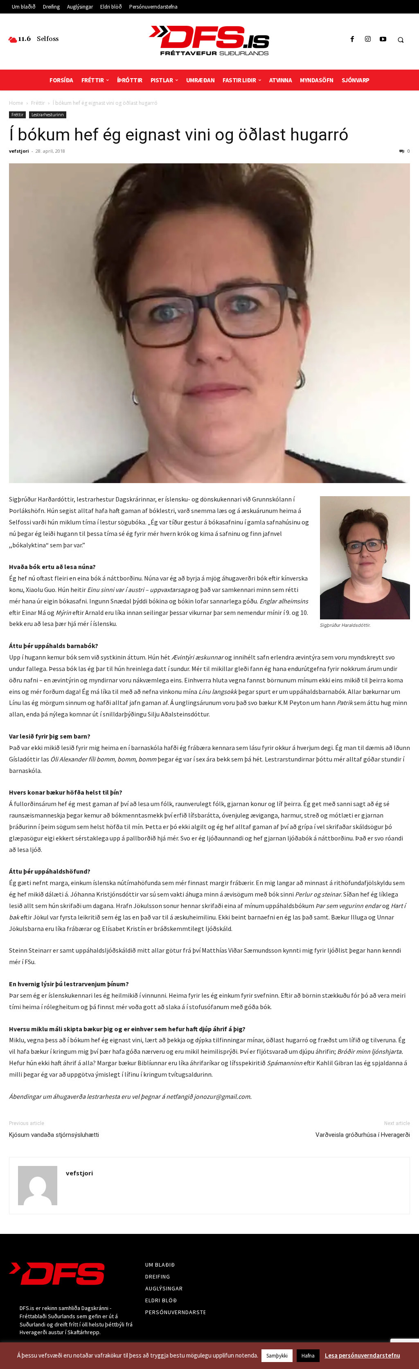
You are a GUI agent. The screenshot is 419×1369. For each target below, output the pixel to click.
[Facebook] (352, 39)
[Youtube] (382, 39)
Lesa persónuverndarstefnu (362, 1355)
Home (16, 102)
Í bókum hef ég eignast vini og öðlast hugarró (179, 135)
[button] (400, 39)
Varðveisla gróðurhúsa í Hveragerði (362, 1135)
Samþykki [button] (277, 1355)
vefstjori (19, 151)
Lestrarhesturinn (48, 114)
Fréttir (38, 102)
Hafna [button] (308, 1355)
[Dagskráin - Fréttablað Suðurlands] (209, 40)
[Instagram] (367, 39)
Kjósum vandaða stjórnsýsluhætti (54, 1135)
